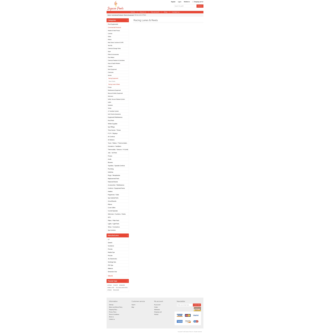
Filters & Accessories (113, 54)
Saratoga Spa (112, 262)
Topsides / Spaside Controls (116, 165)
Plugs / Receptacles (114, 175)
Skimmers (110, 96)
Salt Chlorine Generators (114, 114)
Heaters (110, 191)
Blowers (110, 162)
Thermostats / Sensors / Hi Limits (118, 149)
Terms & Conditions (114, 314)
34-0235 (115, 285)
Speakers (110, 105)
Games (110, 75)
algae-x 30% (110, 287)
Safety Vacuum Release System (116, 99)
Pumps (110, 87)
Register (173, 1)
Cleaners (110, 66)
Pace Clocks (112, 81)
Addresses (157, 309)
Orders (156, 307)
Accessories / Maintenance (116, 185)
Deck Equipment (112, 69)
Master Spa (111, 252)
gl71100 (109, 290)
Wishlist (156, 314)
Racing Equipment (129, 15)
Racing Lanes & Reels (114, 84)
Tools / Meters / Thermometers (117, 143)
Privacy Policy (112, 312)
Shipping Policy (113, 309)
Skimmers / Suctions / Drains (117, 214)
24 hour (109, 285)
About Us (143, 12)
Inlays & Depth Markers (114, 63)
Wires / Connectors (114, 227)
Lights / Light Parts (113, 224)
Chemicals (110, 72)
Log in (179, 1)
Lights (109, 102)
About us (111, 316)
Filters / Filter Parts (113, 220)
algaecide (122, 285)
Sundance (111, 246)
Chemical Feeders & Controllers (116, 60)
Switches (110, 172)
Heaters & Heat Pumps (114, 30)
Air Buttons (111, 140)
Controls (110, 33)
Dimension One (112, 271)
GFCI (109, 217)
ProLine (110, 249)
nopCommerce (117, 331)
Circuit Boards (112, 201)
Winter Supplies (112, 123)
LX (108, 239)
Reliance (110, 268)
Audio (109, 159)
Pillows (110, 204)
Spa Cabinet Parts (113, 198)
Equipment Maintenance (115, 117)
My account (155, 12)
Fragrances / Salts (113, 194)
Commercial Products (117, 15)
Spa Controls (112, 230)
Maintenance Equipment (114, 90)
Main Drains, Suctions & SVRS (115, 42)
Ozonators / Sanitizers (114, 146)
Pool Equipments (113, 24)
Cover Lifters (111, 207)
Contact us (175, 12)
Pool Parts (111, 120)
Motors (109, 39)
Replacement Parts (113, 178)
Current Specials (113, 211)
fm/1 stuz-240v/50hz (122, 287)
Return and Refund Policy (115, 307)
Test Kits (110, 45)
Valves (109, 108)
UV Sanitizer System (113, 111)
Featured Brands (113, 182)
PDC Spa (110, 265)
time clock (116, 290)
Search (133, 304)
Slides (109, 36)
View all (110, 276)
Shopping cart (158, 312)
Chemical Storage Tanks (114, 48)
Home (133, 12)
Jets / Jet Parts (112, 153)
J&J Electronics (112, 259)
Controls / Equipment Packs (116, 188)
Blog (165, 12)
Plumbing (111, 169)
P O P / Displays (113, 133)
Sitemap (111, 304)
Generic (110, 242)
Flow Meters (111, 57)
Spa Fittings (111, 127)
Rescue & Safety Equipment (115, 93)
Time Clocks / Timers (114, 130)
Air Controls (111, 136)
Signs (109, 51)
